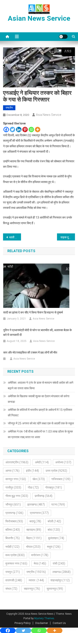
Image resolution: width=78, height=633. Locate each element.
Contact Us (59, 623)
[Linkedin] (18, 129)
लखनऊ (61, 572)
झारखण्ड (36, 504)
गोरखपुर (53, 487)
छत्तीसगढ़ (43, 496)
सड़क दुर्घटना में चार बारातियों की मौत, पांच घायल (67, 237)
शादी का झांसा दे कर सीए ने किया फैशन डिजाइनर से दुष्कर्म (33, 312)
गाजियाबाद (60, 479)
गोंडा (33, 487)
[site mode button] (63, 36)
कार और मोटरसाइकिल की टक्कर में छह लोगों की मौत (30, 352)
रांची (59, 563)
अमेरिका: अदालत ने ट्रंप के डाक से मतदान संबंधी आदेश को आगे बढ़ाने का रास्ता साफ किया (40, 385)
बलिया (12, 529)
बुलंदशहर (56, 538)
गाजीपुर (13, 487)
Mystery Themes (44, 618)
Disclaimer (41, 623)
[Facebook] (6, 129)
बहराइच (33, 529)
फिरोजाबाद (14, 521)
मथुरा (53, 546)
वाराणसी (13, 580)
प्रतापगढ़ (14, 513)
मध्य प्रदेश (15, 555)
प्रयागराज (39, 513)
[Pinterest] (25, 129)
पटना (58, 504)
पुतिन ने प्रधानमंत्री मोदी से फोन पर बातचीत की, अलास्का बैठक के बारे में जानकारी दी (37, 332)
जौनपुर (13, 504)
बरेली (54, 521)
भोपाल (33, 546)
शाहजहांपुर (60, 580)
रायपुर (12, 572)
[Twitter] (12, 129)
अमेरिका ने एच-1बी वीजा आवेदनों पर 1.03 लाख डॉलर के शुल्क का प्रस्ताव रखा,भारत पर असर (40, 434)
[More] (37, 129)
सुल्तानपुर (55, 588)
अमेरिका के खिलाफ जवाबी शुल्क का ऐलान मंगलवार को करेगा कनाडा (38, 398)
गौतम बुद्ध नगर (16, 496)
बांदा (54, 529)
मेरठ (40, 563)
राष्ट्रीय (9, 107)
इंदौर (32, 470)
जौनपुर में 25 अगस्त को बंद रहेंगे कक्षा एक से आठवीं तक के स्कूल (41, 423)
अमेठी (42, 462)
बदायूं (35, 521)
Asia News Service (48, 114)
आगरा (12, 470)
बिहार (34, 538)
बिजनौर (12, 538)
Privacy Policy (23, 623)
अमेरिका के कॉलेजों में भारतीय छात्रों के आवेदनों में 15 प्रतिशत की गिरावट (40, 412)
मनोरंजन (39, 555)
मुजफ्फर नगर (16, 563)
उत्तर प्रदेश (56, 470)
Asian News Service (39, 18)
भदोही (12, 546)
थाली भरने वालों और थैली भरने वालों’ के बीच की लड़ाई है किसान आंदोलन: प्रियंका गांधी (15, 237)
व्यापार (36, 580)
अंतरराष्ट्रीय (16, 462)
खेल (38, 479)
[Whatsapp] (31, 129)
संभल (11, 588)
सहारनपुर (32, 588)
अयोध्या (63, 462)
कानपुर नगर (15, 479)
